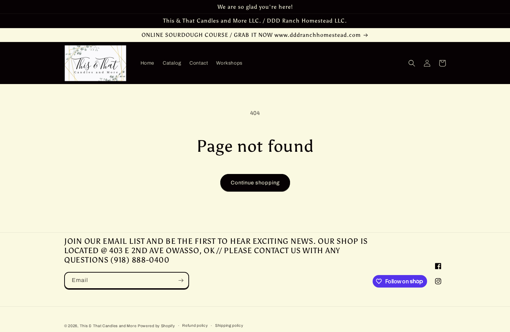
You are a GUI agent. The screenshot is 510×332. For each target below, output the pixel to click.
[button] (411, 63)
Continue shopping (255, 182)
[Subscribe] (180, 280)
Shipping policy (229, 325)
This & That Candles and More (108, 326)
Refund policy (195, 325)
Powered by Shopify (156, 326)
